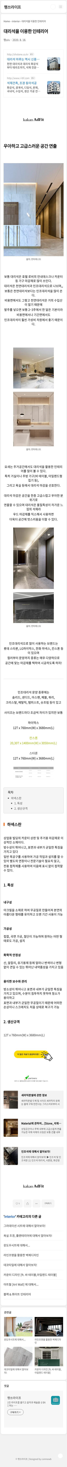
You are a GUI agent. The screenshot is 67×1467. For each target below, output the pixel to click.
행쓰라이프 (12, 7)
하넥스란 (16, 798)
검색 (53, 6)
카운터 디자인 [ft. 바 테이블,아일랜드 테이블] (30, 1275)
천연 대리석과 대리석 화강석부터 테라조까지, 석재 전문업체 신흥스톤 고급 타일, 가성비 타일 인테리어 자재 (23, 65)
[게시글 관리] (36, 1204)
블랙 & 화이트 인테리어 (17, 1294)
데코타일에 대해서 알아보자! (20, 1265)
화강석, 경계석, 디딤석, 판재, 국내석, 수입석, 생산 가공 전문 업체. (23, 89)
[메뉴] (60, 6)
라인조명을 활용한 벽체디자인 (21, 1255)
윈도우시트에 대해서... (17, 1245)
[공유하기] (28, 1204)
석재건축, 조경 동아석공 (22, 83)
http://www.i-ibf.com (18, 78)
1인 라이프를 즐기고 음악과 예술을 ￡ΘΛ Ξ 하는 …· (26, 1404)
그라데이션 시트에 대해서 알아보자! (25, 1226)
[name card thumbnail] (55, 1400)
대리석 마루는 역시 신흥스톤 (23, 59)
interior (9, 1216)
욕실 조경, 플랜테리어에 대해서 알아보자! (28, 1235)
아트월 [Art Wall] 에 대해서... (21, 1284)
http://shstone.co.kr (17, 54)
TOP (60, 1455)
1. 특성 (18, 803)
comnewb (46, 1458)
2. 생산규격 (21, 808)
